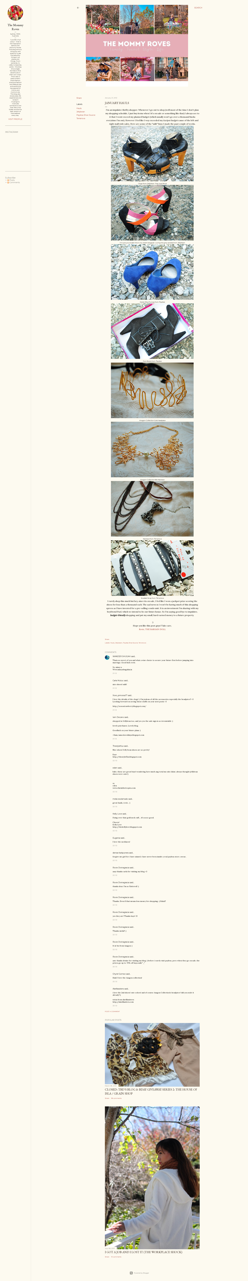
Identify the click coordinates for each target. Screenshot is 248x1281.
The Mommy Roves (15, 27)
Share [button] (79, 98)
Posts (12, 180)
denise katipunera (121, 853)
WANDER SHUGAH (122, 656)
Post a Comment (112, 1011)
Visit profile (15, 119)
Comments (14, 182)
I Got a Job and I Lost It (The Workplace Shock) (143, 1252)
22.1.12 (115, 760)
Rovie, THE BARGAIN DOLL (152, 629)
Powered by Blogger (141, 1273)
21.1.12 (115, 673)
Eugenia (116, 838)
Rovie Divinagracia (121, 867)
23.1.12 (115, 967)
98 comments (116, 1098)
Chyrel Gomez (119, 974)
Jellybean (80, 112)
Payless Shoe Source (85, 115)
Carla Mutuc (118, 680)
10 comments (116, 1257)
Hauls (79, 108)
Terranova (80, 118)
